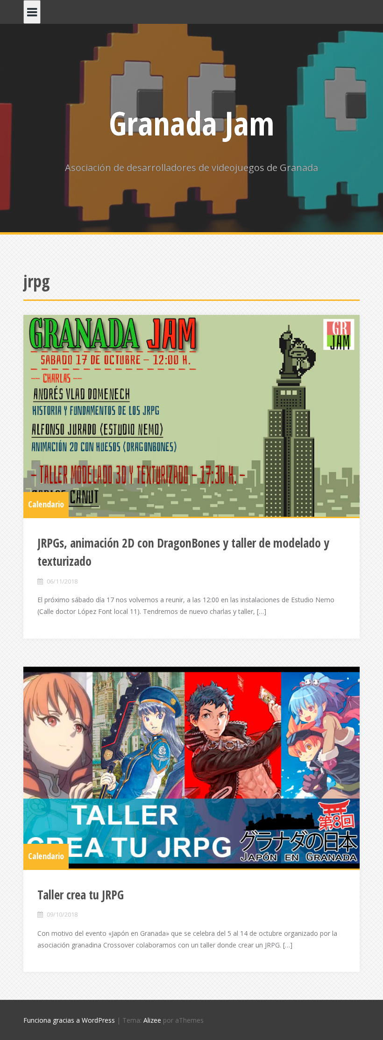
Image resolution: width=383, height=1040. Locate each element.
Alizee (152, 1020)
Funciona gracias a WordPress (69, 1020)
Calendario (46, 504)
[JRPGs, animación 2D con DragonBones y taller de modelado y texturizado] (191, 416)
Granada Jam (191, 122)
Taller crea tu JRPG (80, 894)
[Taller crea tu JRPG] (191, 768)
